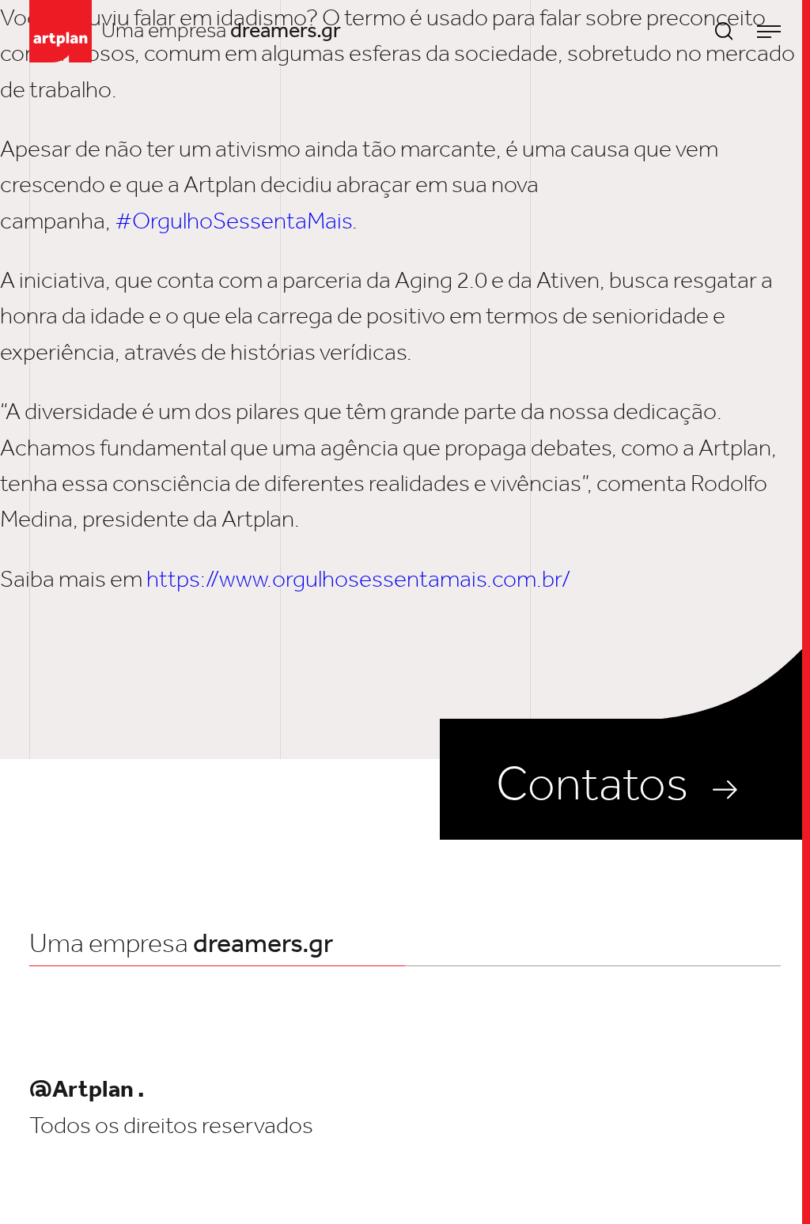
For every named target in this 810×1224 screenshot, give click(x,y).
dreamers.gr (285, 30)
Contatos (592, 783)
